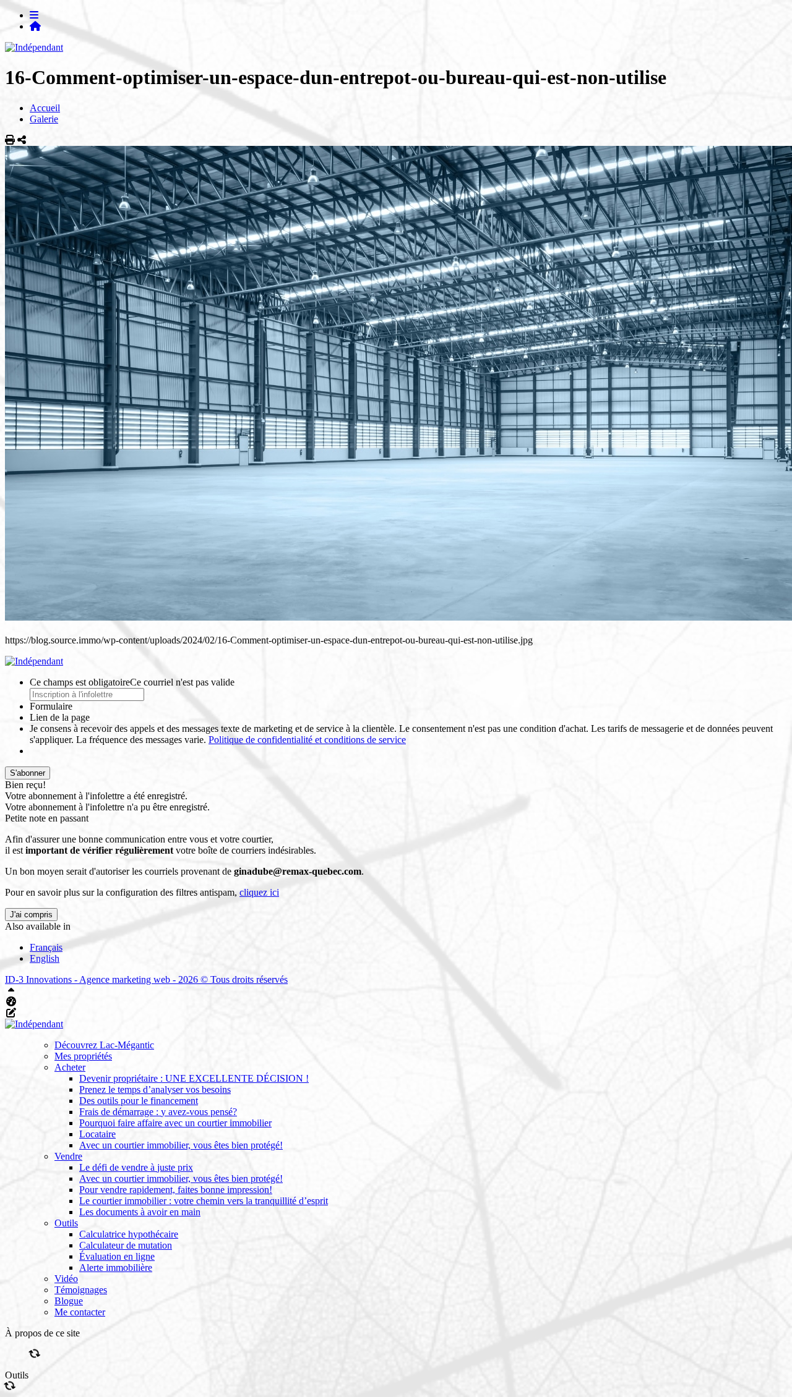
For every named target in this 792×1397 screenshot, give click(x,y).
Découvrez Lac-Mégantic (104, 1045)
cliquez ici (259, 892)
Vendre (68, 1156)
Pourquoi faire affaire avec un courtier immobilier (175, 1123)
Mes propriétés (83, 1056)
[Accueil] (35, 26)
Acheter (69, 1067)
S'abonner (27, 773)
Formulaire (51, 706)
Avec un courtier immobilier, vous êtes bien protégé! (181, 1145)
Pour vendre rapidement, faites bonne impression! (175, 1189)
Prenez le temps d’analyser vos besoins (155, 1089)
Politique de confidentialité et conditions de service (307, 739)
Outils (66, 1223)
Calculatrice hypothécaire (128, 1234)
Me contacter (79, 1312)
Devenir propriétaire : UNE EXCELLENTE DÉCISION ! (194, 1078)
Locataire (97, 1134)
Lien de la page (60, 717)
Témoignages (80, 1289)
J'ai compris (31, 914)
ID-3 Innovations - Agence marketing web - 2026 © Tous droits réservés (146, 979)
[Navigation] (34, 15)
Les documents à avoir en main (139, 1212)
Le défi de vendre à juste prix (136, 1167)
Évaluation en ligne (117, 1256)
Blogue (68, 1301)
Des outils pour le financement (138, 1100)
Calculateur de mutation (125, 1245)
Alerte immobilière (115, 1267)
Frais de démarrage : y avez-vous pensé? (158, 1111)
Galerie (44, 119)
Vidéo (66, 1278)
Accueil (45, 108)
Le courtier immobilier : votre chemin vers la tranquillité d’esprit (203, 1200)
